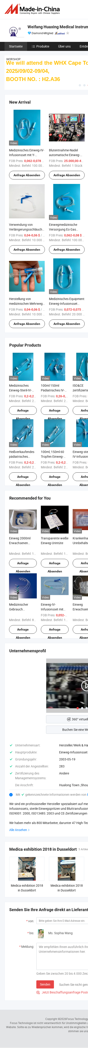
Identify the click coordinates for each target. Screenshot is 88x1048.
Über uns (64, 46)
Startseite (16, 46)
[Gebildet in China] (33, 9)
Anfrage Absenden (27, 175)
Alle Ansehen (18, 830)
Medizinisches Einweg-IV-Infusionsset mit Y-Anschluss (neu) (26, 155)
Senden (45, 984)
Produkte (42, 46)
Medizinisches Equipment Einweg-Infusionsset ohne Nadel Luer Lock (66, 303)
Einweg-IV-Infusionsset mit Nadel (52, 609)
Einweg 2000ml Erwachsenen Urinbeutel (19, 543)
